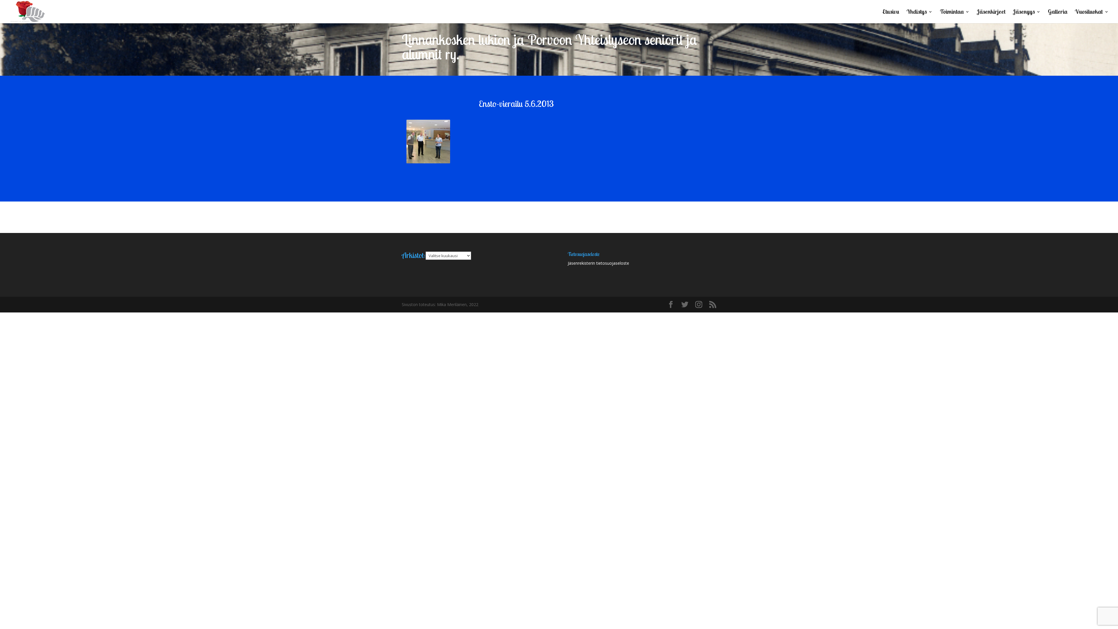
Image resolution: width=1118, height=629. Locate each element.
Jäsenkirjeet (991, 12)
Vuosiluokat (1089, 12)
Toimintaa (952, 12)
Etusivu (890, 12)
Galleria (1057, 12)
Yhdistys (916, 12)
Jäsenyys (1024, 12)
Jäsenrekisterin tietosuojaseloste (598, 263)
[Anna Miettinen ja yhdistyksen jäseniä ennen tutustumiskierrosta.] (428, 141)
